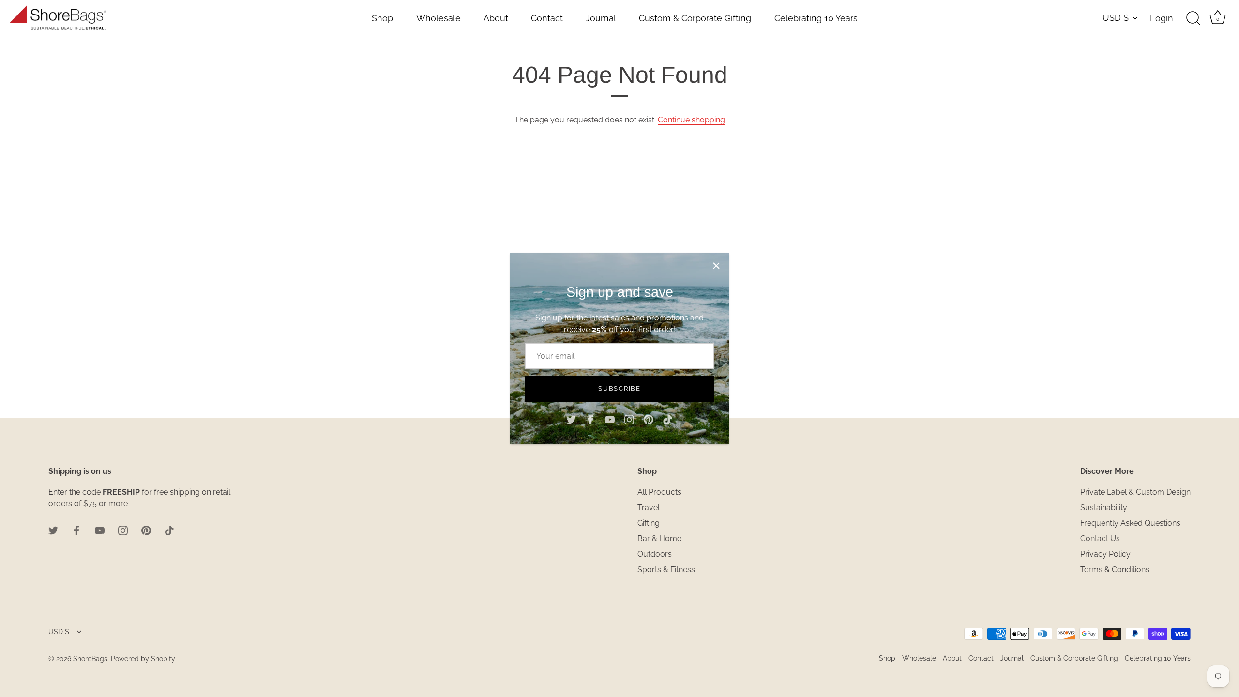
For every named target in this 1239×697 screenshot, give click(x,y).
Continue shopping (691, 119)
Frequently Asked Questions (1130, 523)
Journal (601, 18)
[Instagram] (629, 419)
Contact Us (1100, 538)
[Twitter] (571, 419)
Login (1161, 18)
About (496, 18)
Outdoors (654, 554)
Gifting (648, 523)
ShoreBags (90, 659)
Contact (547, 18)
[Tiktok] (668, 419)
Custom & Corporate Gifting (695, 18)
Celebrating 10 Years (816, 18)
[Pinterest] (648, 419)
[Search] (1193, 18)
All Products (659, 492)
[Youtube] (610, 419)
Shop (382, 18)
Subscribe (619, 388)
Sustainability (1103, 507)
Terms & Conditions (1114, 569)
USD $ (1116, 18)
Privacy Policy (1105, 554)
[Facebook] (590, 419)
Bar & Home (659, 538)
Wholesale (438, 18)
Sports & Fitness (666, 569)
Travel (648, 507)
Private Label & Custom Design (1135, 492)
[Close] (716, 265)
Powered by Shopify (143, 659)
